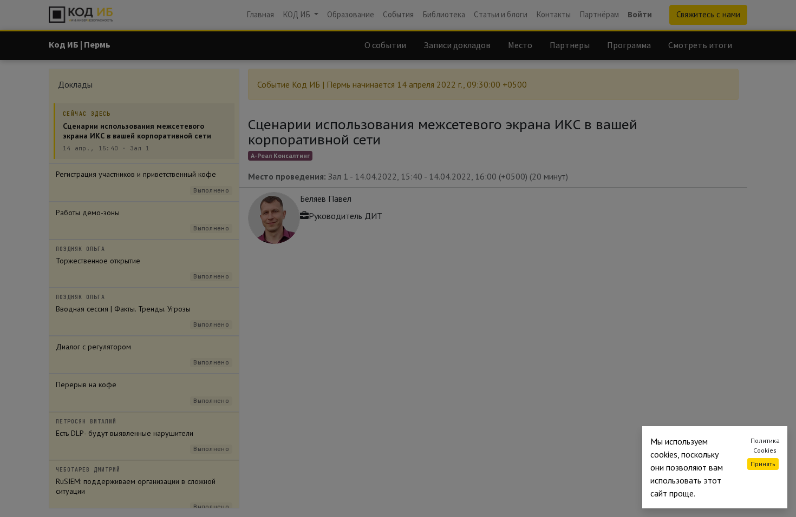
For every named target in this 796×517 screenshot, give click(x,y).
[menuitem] (260, 14)
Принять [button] (763, 464)
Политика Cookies (765, 445)
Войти (640, 14)
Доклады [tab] (75, 84)
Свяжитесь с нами (708, 14)
